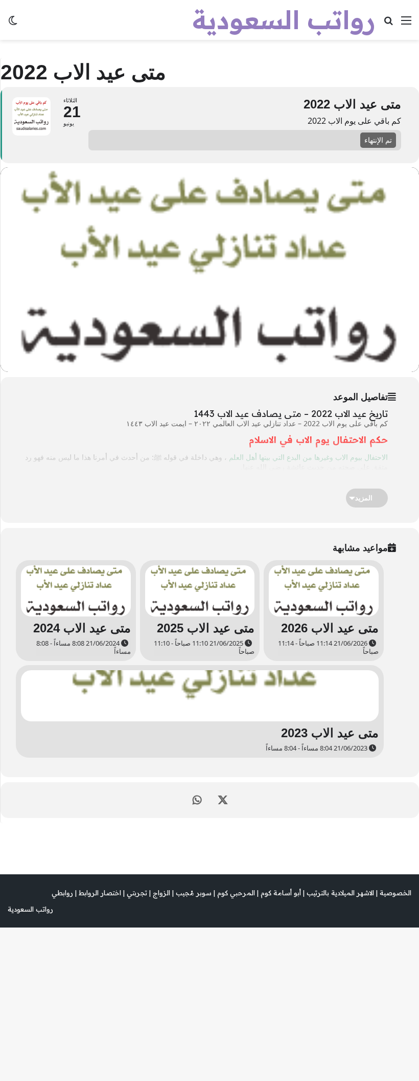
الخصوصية (395, 893)
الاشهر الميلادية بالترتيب (340, 893)
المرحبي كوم (236, 893)
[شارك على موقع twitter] (223, 800)
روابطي (62, 893)
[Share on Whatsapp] (197, 800)
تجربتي (137, 893)
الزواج (161, 893)
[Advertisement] (209, 116)
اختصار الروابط (100, 893)
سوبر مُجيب (194, 893)
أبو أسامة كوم (281, 893)
